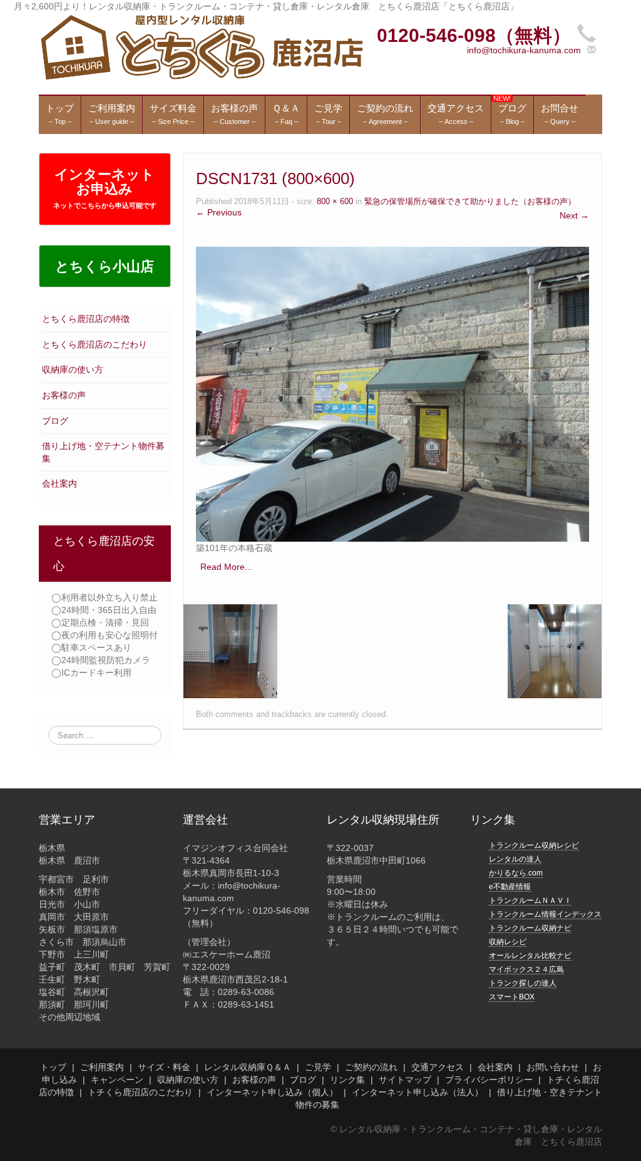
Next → (574, 215)
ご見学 (318, 1067)
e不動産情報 (510, 886)
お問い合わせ (552, 1067)
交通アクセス (437, 1067)
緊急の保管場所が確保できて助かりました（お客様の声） (470, 201)
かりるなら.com (516, 873)
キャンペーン (117, 1080)
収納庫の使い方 (72, 369)
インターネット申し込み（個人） (272, 1092)
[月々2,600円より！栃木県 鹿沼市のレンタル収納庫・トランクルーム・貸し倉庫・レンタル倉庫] (200, 46)
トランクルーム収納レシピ (534, 845)
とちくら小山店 (104, 266)
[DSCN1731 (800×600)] (392, 393)
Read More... (226, 567)
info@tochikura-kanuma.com (524, 50)
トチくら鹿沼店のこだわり (140, 1092)
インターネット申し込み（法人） (417, 1092)
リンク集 (347, 1080)
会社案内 (59, 483)
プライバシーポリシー (489, 1080)
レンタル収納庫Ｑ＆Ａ (247, 1067)
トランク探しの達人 (522, 983)
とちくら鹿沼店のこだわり (94, 344)
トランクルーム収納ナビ (530, 928)
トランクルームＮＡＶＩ (530, 900)
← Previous (219, 212)
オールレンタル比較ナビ (530, 955)
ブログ (55, 421)
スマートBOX (512, 997)
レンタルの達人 (515, 859)
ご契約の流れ (371, 1067)
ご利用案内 (102, 1067)
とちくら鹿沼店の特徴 (86, 319)
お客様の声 (64, 395)
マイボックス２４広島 (526, 969)
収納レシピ (507, 941)
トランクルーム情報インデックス (545, 914)
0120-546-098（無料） (474, 35)
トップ (53, 1067)
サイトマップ (405, 1080)
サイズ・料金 (164, 1067)
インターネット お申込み (104, 188)
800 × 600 (335, 201)
